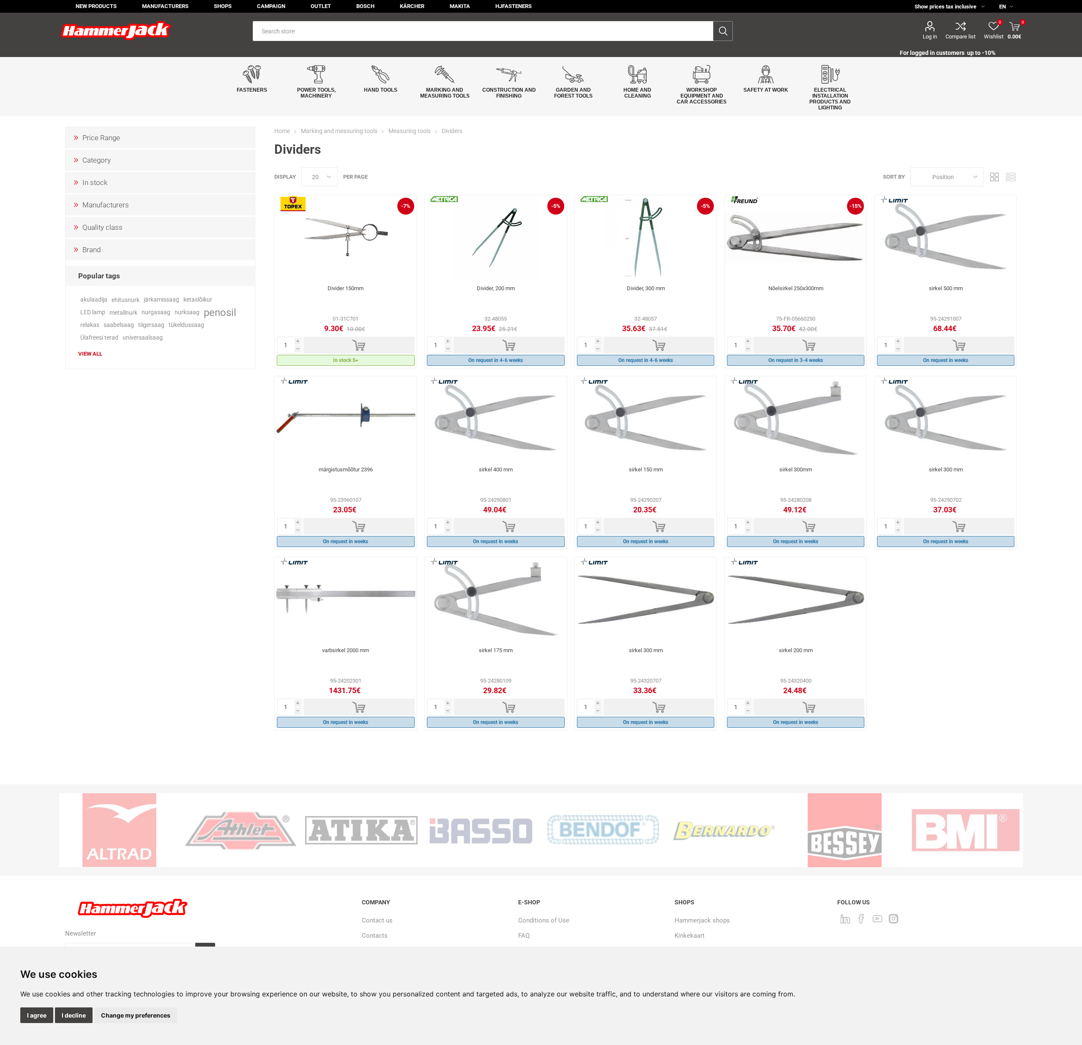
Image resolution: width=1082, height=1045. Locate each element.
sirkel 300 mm (946, 469)
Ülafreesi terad (99, 337)
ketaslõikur (197, 299)
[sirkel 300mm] (795, 418)
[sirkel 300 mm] (945, 418)
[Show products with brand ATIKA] (361, 830)
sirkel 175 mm (496, 650)
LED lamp (92, 312)
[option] (119, 830)
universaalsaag (143, 337)
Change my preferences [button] (135, 1015)
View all (90, 354)
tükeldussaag (186, 325)
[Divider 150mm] (345, 237)
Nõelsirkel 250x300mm (795, 288)
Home (282, 131)
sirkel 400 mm (496, 469)
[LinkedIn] (845, 918)
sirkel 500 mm (946, 288)
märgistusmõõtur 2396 (346, 469)
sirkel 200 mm (796, 650)
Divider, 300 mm (646, 288)
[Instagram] (893, 918)
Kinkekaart (690, 935)
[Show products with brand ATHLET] (240, 830)
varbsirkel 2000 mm (345, 650)
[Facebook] (861, 918)
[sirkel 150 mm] (645, 418)
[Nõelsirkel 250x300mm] (795, 237)
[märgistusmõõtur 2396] (345, 418)
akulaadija (93, 299)
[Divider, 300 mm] (645, 237)
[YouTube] (877, 918)
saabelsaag (119, 325)
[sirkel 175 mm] (495, 599)
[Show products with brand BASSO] (482, 830)
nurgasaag (156, 312)
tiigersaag (151, 325)
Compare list (960, 36)
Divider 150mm (345, 288)
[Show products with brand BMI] (966, 830)
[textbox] (483, 31)
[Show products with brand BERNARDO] (724, 830)
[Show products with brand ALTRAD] (119, 830)
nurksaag (187, 312)
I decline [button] (74, 1015)
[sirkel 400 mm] (495, 418)
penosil (220, 312)
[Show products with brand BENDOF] (603, 830)
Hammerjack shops (702, 920)
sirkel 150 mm (646, 469)
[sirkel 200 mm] (795, 599)
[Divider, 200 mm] (495, 237)
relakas (89, 325)
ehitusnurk (125, 300)
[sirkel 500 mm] (945, 237)
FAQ (524, 935)
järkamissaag (161, 299)
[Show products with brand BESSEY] (845, 830)
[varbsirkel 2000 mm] (345, 599)
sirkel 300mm (795, 469)
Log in (930, 36)
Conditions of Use (543, 920)
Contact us (377, 920)
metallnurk (123, 312)
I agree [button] (36, 1015)
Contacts (375, 935)
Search (723, 31)
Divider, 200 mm (496, 288)
